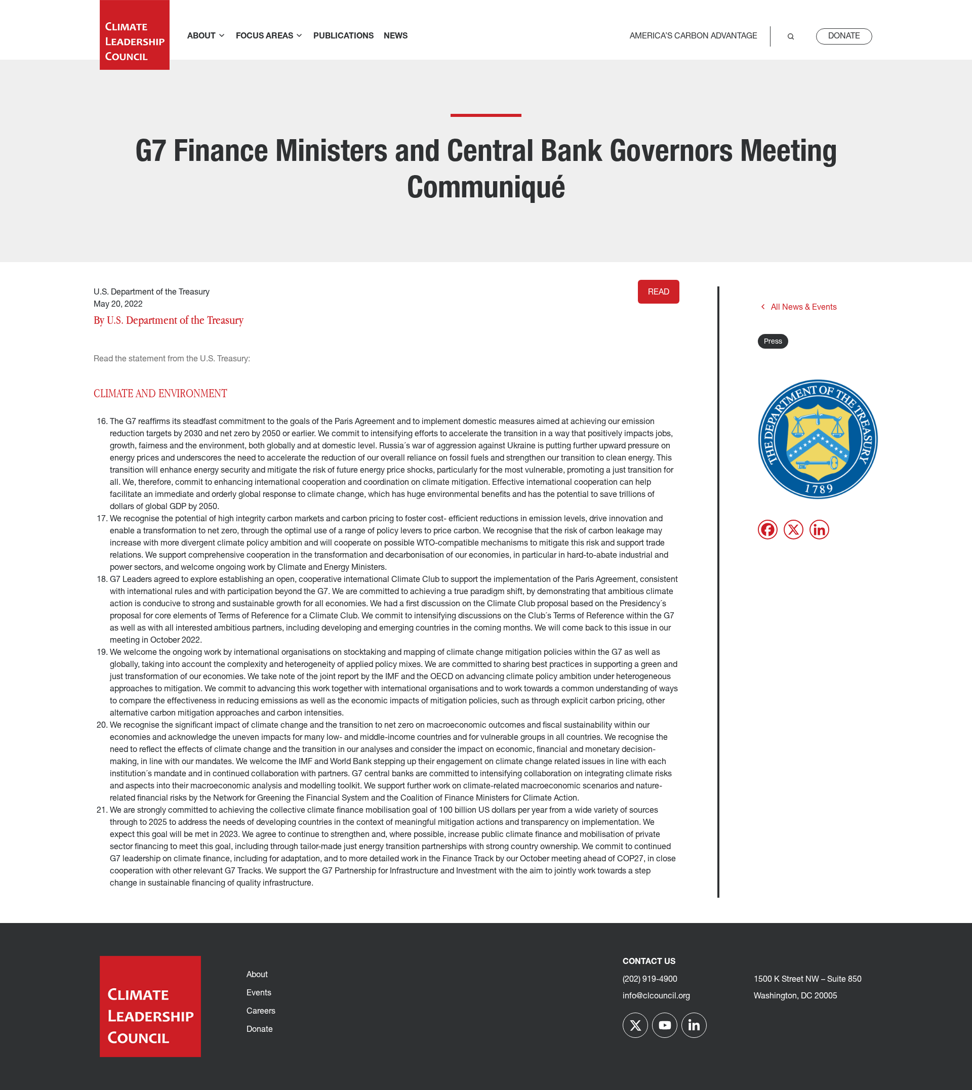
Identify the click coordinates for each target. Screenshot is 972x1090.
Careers (261, 1012)
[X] (793, 529)
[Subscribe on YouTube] (664, 1025)
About (257, 975)
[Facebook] (768, 529)
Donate (844, 36)
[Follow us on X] (635, 1025)
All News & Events (804, 308)
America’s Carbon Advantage (693, 36)
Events (259, 993)
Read (658, 292)
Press (773, 342)
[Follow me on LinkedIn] (694, 1025)
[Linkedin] (819, 529)
